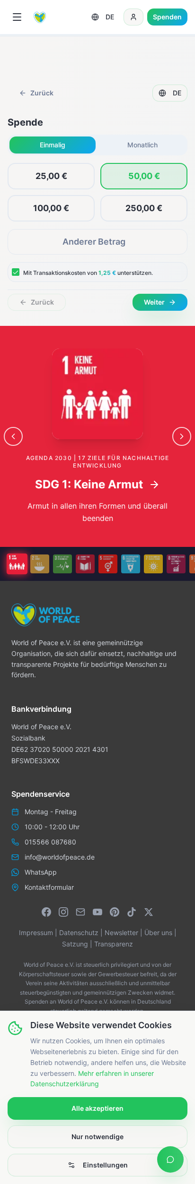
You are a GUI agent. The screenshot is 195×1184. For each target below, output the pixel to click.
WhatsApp (41, 872)
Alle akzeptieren (97, 1108)
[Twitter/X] (148, 912)
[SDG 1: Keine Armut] (17, 564)
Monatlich (142, 145)
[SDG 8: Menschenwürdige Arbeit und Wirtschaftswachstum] (176, 563)
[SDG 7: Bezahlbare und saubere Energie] (153, 563)
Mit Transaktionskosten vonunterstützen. (88, 272)
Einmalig (52, 145)
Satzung (75, 944)
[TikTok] (131, 912)
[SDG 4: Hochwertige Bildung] (85, 563)
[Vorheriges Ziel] (13, 436)
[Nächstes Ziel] (181, 436)
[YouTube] (97, 912)
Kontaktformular (49, 887)
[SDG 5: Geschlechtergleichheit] (107, 563)
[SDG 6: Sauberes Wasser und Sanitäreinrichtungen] (130, 563)
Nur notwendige (97, 1137)
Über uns (158, 932)
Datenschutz (78, 932)
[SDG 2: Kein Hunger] (39, 563)
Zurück (41, 93)
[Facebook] (46, 912)
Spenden (167, 17)
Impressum (36, 932)
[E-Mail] (80, 912)
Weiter (154, 302)
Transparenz (113, 944)
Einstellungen (105, 1165)
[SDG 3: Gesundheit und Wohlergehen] (62, 563)
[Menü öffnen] (17, 17)
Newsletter (121, 932)
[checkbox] (15, 272)
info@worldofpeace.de (60, 857)
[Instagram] (63, 912)
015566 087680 (50, 842)
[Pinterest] (114, 912)
